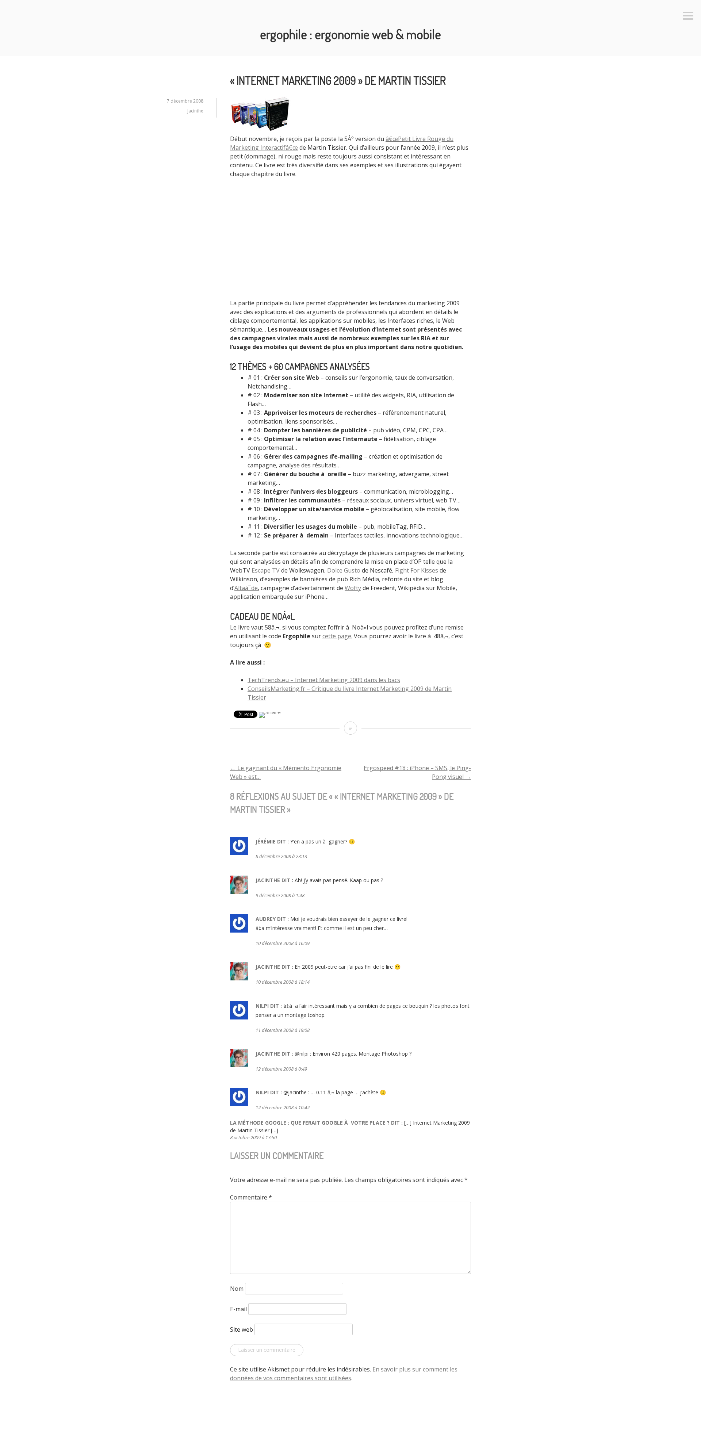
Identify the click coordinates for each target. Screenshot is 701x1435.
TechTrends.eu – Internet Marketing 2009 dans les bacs (324, 680)
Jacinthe (195, 111)
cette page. (337, 636)
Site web (241, 1329)
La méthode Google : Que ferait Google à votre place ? (310, 1122)
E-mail (238, 1309)
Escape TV (266, 570)
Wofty (353, 588)
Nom (237, 1289)
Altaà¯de (246, 588)
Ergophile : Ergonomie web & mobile (350, 34)
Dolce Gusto (343, 570)
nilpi (262, 1005)
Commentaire (251, 1197)
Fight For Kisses (416, 570)
